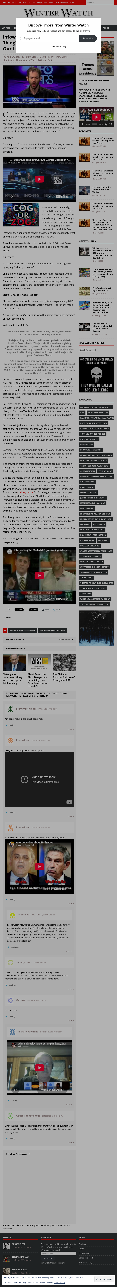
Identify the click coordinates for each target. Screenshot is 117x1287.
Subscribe (88, 38)
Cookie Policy (59, 1282)
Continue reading (58, 46)
